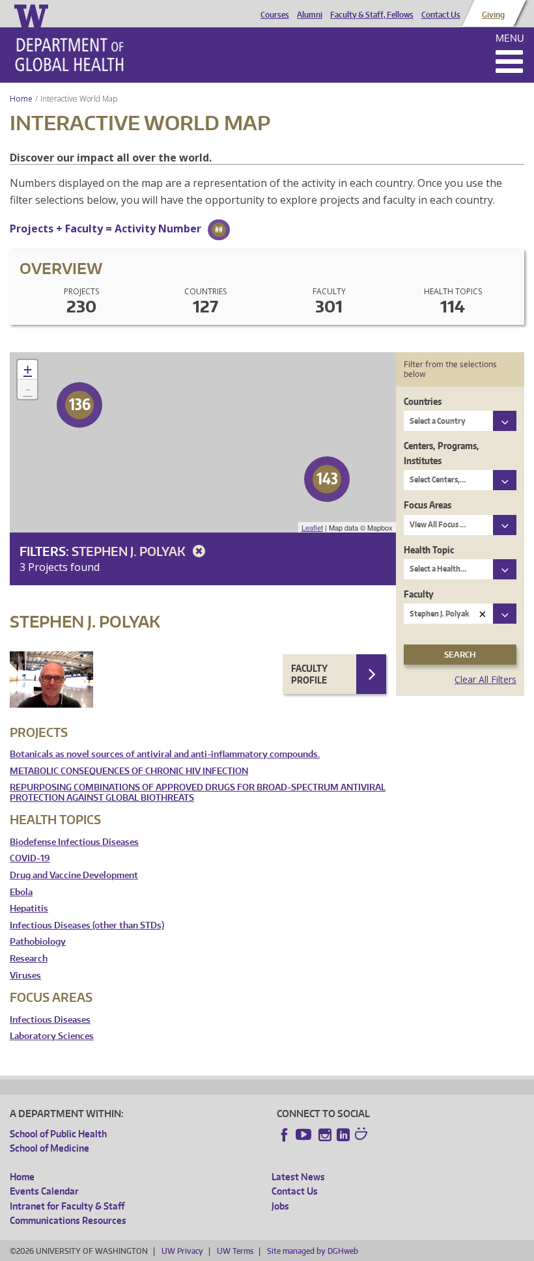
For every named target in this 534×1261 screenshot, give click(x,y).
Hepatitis (29, 908)
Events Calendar (44, 1191)
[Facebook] (284, 1135)
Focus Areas (427, 504)
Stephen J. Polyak (130, 551)
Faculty (419, 594)
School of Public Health (58, 1133)
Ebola (21, 892)
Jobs (280, 1206)
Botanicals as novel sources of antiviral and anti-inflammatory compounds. (165, 754)
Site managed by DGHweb (312, 1251)
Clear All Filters (485, 679)
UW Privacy (182, 1251)
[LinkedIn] (343, 1135)
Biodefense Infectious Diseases (74, 842)
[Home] (69, 54)
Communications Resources (68, 1220)
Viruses (25, 975)
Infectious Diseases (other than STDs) (87, 925)
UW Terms (235, 1251)
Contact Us (440, 15)
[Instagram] (325, 1135)
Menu (510, 38)
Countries (423, 401)
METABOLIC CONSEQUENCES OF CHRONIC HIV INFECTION (129, 771)
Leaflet (312, 527)
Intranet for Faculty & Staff (67, 1206)
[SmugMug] (363, 1135)
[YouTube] (305, 1135)
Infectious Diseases (50, 1020)
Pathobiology (38, 942)
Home (21, 98)
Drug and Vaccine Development (74, 875)
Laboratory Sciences (52, 1036)
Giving (493, 15)
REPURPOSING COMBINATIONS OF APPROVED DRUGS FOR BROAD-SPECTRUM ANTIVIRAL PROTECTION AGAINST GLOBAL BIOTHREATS (198, 793)
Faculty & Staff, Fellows (372, 15)
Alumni (309, 15)
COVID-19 (30, 858)
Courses (274, 15)
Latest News (298, 1176)
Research (29, 958)
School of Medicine (49, 1148)
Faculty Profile (309, 674)
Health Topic (429, 549)
